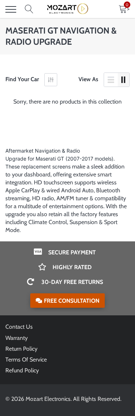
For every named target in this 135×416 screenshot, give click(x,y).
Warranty (16, 337)
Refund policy (22, 370)
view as (88, 79)
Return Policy (21, 348)
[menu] (10, 9)
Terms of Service (26, 359)
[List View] (111, 80)
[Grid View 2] (123, 80)
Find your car (22, 79)
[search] (29, 9)
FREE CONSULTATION (71, 300)
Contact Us (19, 326)
